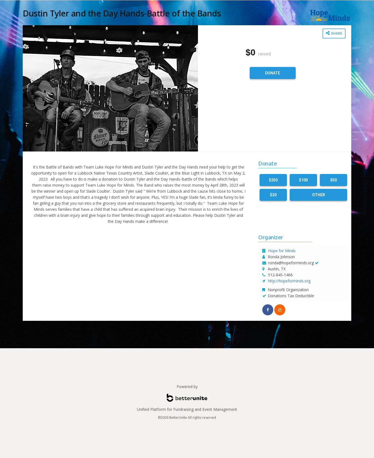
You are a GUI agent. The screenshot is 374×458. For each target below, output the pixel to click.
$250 (273, 180)
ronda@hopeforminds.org (291, 262)
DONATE (272, 73)
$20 (273, 195)
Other (318, 195)
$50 (333, 180)
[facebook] (267, 309)
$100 (303, 180)
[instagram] (279, 309)
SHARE (336, 33)
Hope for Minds (282, 250)
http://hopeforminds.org (289, 280)
